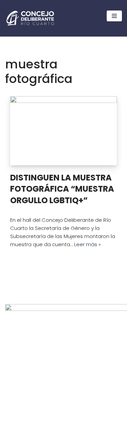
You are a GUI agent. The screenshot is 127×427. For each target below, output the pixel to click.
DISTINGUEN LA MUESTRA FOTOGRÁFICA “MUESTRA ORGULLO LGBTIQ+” (62, 189)
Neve (11, 420)
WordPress (65, 420)
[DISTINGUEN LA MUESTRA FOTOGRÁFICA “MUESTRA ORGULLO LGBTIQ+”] (63, 130)
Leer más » (87, 244)
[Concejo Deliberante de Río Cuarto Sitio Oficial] (30, 18)
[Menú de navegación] (114, 15)
